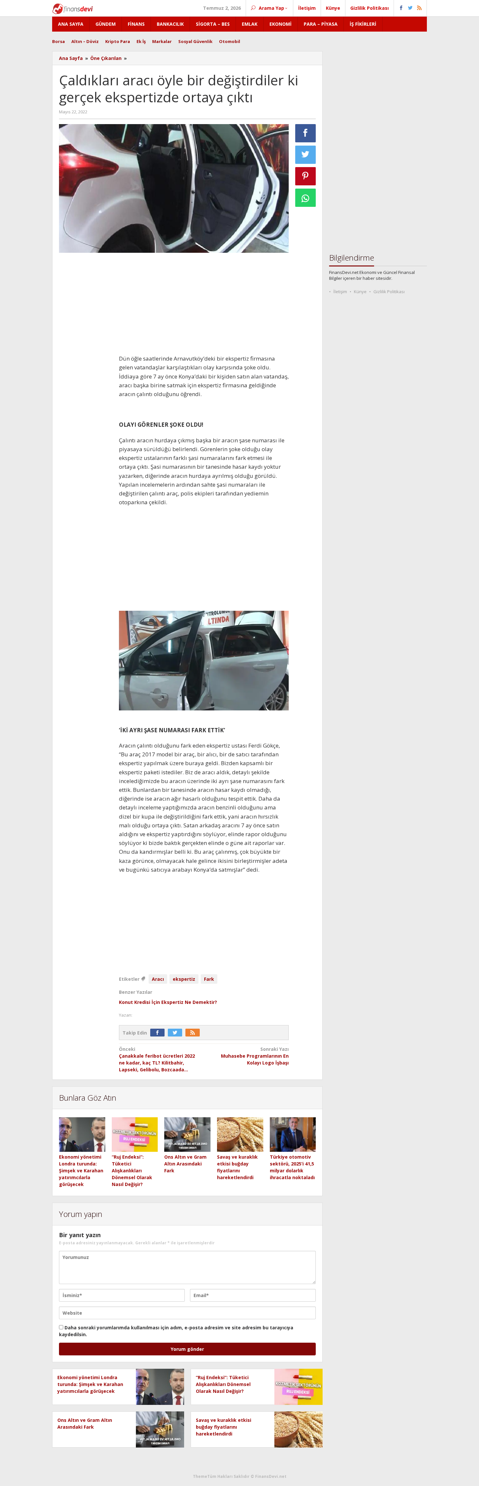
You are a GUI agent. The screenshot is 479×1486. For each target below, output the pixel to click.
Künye (360, 291)
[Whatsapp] (305, 198)
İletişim (340, 291)
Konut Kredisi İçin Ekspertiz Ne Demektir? (168, 1002)
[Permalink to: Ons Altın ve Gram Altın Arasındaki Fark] (187, 1135)
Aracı (158, 979)
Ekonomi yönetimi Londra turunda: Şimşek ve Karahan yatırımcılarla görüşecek (81, 1170)
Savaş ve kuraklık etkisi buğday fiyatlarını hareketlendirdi (223, 1427)
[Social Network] (410, 8)
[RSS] (194, 1033)
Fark (209, 979)
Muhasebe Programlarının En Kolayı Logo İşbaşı (255, 1056)
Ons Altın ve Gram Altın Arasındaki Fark (185, 1164)
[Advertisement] (85, 355)
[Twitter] (176, 1033)
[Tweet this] (305, 155)
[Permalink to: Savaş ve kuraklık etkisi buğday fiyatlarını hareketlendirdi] (240, 1135)
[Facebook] (159, 1033)
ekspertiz (184, 979)
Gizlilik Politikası (389, 291)
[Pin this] (305, 176)
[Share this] (305, 133)
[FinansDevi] (72, 8)
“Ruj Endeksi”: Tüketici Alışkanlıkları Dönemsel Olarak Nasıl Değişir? (132, 1170)
